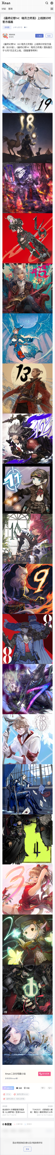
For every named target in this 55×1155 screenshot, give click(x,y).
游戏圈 (7, 27)
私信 (49, 36)
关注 (40, 36)
